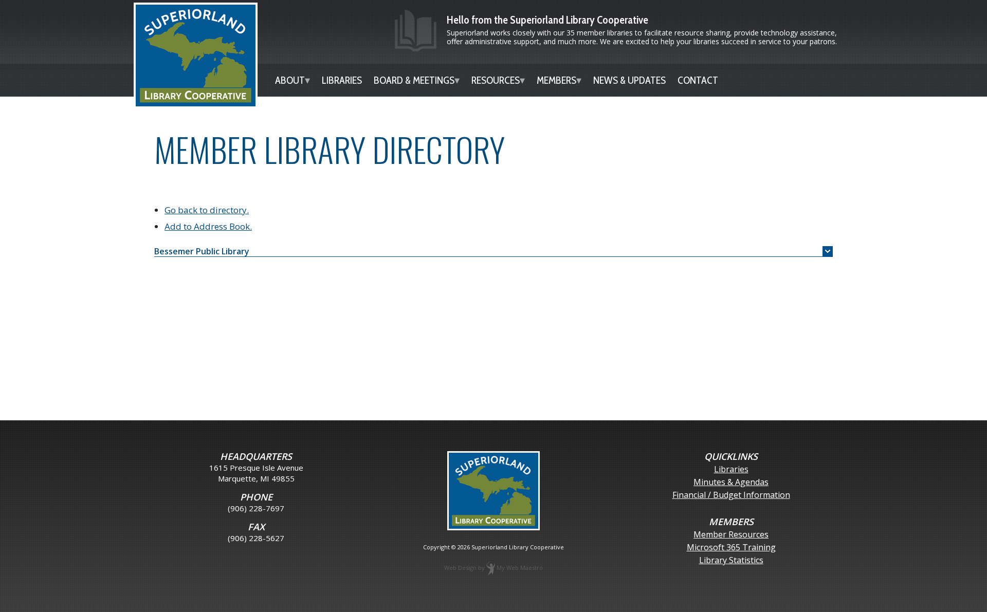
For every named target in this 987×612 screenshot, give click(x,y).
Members (556, 80)
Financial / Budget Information (731, 495)
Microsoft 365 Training (731, 547)
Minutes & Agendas (731, 482)
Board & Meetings (414, 80)
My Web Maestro (520, 567)
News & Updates (629, 80)
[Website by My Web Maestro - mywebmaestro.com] (490, 567)
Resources (495, 80)
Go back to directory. (206, 210)
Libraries (342, 80)
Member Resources (731, 535)
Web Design (460, 567)
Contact (698, 80)
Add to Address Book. (208, 226)
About (290, 80)
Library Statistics (731, 560)
